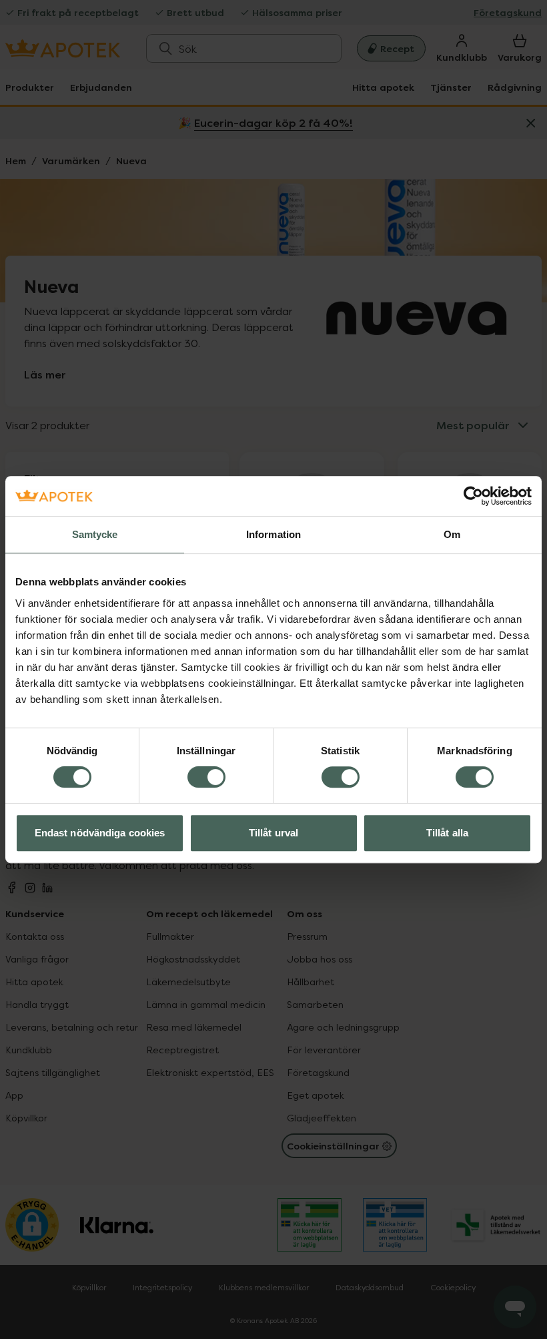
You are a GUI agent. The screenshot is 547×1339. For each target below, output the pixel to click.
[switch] (206, 777)
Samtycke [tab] (95, 534)
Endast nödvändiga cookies (100, 832)
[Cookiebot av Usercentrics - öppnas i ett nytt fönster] (473, 496)
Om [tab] (452, 534)
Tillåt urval (273, 832)
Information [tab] (273, 534)
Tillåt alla (447, 832)
